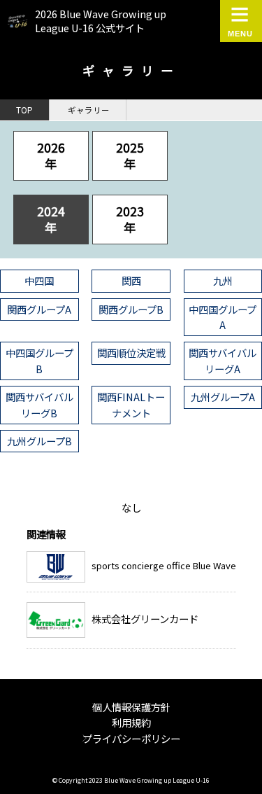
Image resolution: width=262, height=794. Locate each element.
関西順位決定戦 (131, 352)
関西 (131, 280)
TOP (24, 110)
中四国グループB (39, 360)
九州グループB (39, 440)
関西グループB (131, 309)
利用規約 (131, 722)
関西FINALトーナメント (131, 404)
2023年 (130, 218)
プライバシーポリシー (131, 738)
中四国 (39, 280)
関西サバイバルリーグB (39, 404)
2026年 (51, 155)
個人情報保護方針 (131, 706)
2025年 (130, 155)
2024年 (51, 218)
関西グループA (39, 309)
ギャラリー (89, 110)
